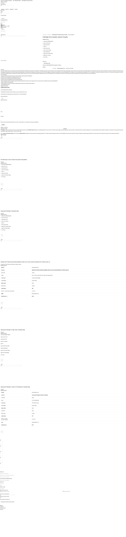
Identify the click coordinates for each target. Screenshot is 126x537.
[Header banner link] (63, 268)
